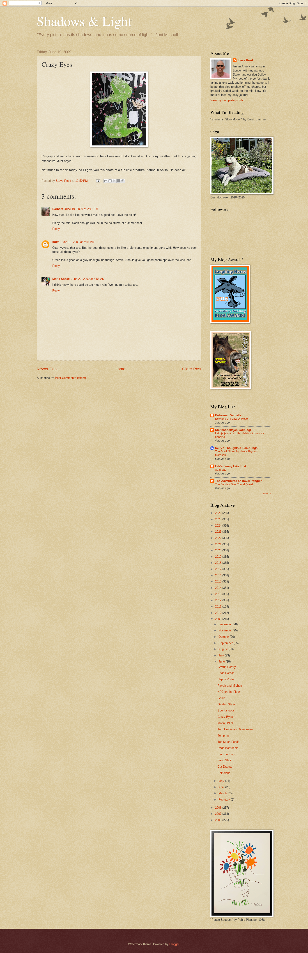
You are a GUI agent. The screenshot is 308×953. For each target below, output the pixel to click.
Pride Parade (226, 673)
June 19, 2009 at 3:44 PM (77, 242)
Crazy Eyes (225, 716)
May (221, 781)
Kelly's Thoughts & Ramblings (236, 448)
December (225, 624)
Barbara (57, 209)
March (223, 793)
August (223, 649)
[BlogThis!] (110, 181)
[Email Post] (97, 180)
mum (56, 242)
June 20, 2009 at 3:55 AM (88, 279)
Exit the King (226, 754)
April (221, 787)
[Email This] (105, 181)
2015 (218, 581)
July (221, 655)
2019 (218, 556)
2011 (218, 606)
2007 (218, 813)
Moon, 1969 (225, 723)
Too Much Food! (228, 742)
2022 (218, 538)
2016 (218, 575)
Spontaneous (226, 710)
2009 (218, 619)
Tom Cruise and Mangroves (235, 729)
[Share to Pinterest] (123, 181)
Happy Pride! (226, 679)
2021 (218, 544)
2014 (218, 587)
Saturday (220, 469)
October (224, 636)
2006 (218, 820)
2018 (218, 562)
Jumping (223, 735)
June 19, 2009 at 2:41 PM (81, 209)
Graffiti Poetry (227, 667)
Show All (266, 493)
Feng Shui (224, 760)
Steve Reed (245, 60)
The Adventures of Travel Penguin (238, 481)
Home (120, 369)
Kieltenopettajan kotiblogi (233, 430)
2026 (218, 513)
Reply (56, 228)
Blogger (174, 944)
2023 (218, 531)
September (226, 643)
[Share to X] (114, 181)
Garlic (221, 698)
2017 (218, 569)
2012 (218, 600)
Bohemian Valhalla (228, 415)
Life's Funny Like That (230, 466)
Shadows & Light (84, 21)
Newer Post (47, 369)
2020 (218, 550)
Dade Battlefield (228, 748)
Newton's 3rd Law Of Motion (232, 418)
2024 (218, 525)
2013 (218, 594)
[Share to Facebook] (118, 181)
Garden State (226, 704)
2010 (218, 613)
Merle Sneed (61, 279)
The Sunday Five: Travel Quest (234, 484)
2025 (218, 519)
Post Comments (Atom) (70, 378)
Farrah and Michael (230, 685)
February (224, 799)
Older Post (191, 369)
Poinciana (224, 773)
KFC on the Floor (229, 691)
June (222, 661)
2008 (218, 807)
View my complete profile (226, 100)
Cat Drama (225, 766)
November (225, 630)
